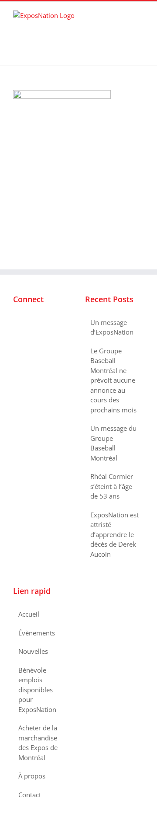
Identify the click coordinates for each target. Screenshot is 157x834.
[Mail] (51, 322)
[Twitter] (27, 322)
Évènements (36, 632)
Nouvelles (33, 651)
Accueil (28, 614)
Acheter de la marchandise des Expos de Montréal (38, 742)
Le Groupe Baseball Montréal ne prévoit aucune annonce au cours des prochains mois (113, 380)
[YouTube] (39, 322)
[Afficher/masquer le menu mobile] (140, 15)
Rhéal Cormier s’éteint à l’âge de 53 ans (111, 486)
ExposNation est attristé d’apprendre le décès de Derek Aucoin (114, 534)
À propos (31, 775)
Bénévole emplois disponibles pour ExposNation (37, 690)
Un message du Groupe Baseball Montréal (113, 443)
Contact (29, 794)
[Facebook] (15, 322)
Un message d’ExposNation (111, 327)
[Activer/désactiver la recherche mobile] (124, 15)
